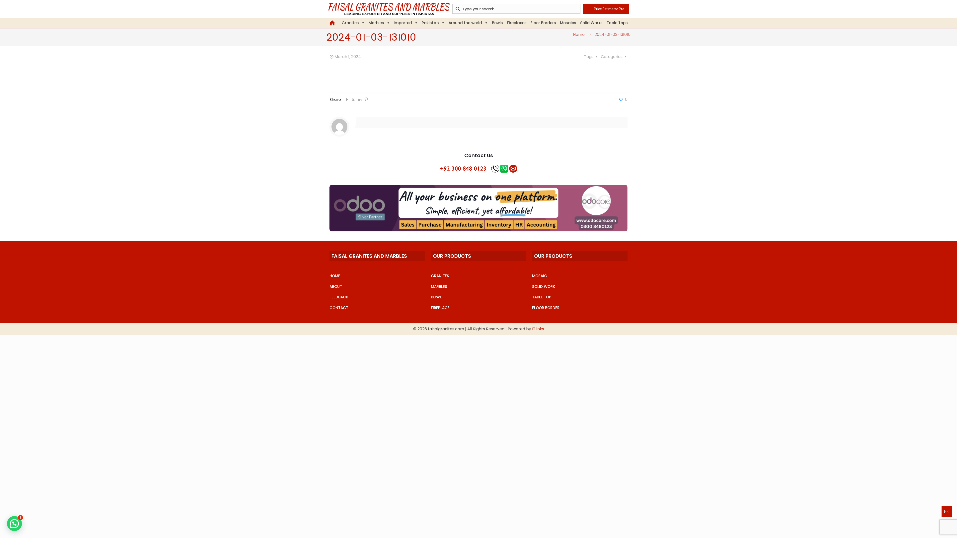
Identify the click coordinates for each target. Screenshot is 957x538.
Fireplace (440, 307)
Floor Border (545, 307)
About (335, 286)
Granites (440, 275)
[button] (14, 523)
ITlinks (538, 329)
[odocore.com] (478, 208)
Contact (338, 307)
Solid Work (543, 286)
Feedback (338, 297)
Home (579, 34)
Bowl (436, 297)
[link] (478, 208)
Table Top (541, 297)
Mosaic (539, 275)
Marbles (439, 286)
